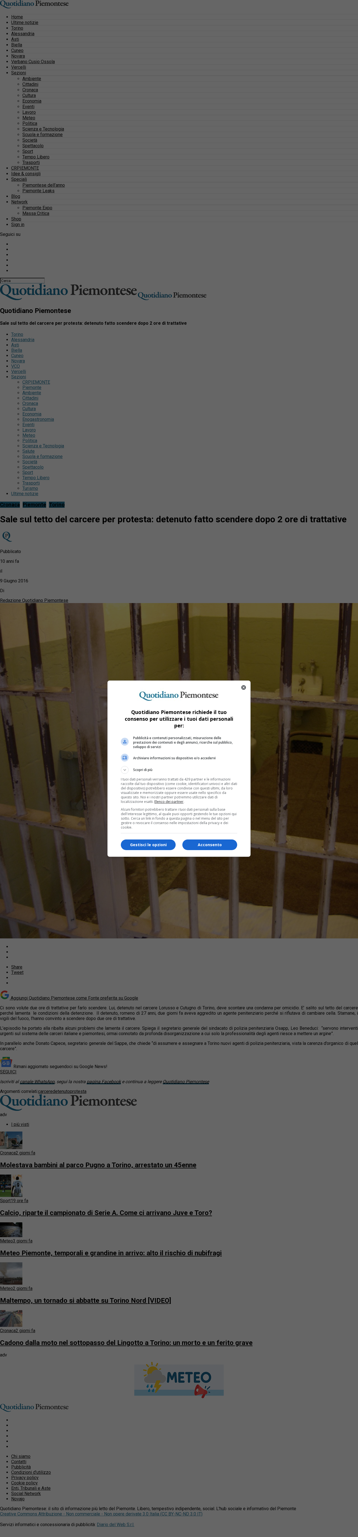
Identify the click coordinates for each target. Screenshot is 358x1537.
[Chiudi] (243, 687)
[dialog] (179, 768)
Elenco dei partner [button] (168, 801)
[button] (179, 770)
